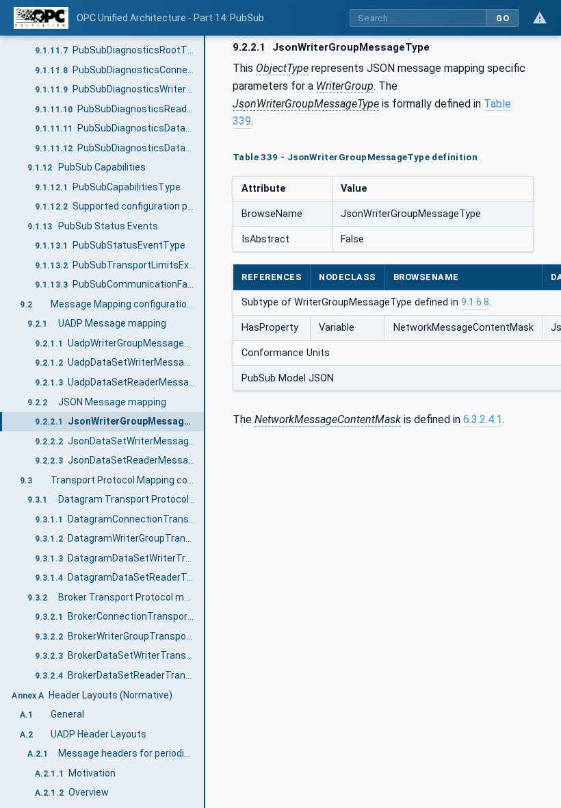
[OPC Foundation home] (41, 18)
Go (502, 18)
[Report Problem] (539, 17)
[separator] (205, 422)
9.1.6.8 (475, 302)
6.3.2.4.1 (482, 419)
